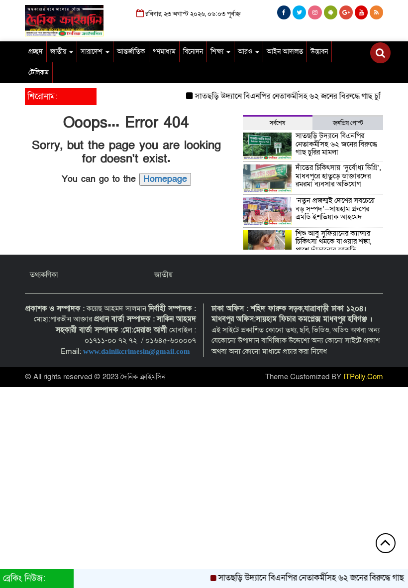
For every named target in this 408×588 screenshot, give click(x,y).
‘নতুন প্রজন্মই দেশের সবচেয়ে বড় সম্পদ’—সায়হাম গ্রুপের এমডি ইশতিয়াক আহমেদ (335, 208)
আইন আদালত (285, 51)
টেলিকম (38, 72)
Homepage (165, 179)
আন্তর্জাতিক (131, 51)
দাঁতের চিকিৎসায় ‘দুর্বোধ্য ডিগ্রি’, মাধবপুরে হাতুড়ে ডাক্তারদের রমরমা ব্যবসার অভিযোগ (338, 175)
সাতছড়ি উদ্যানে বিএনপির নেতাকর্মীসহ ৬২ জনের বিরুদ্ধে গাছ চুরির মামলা (297, 96)
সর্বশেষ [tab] (277, 123)
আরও (246, 51)
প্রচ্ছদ (35, 51)
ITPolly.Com (363, 377)
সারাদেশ (92, 51)
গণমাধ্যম (164, 51)
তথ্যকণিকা (44, 275)
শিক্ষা (217, 51)
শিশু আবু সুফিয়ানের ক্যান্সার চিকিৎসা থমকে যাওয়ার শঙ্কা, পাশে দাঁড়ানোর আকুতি (333, 241)
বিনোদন (193, 51)
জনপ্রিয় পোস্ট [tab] (348, 123)
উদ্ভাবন (319, 51)
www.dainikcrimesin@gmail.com (137, 351)
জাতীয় (59, 51)
